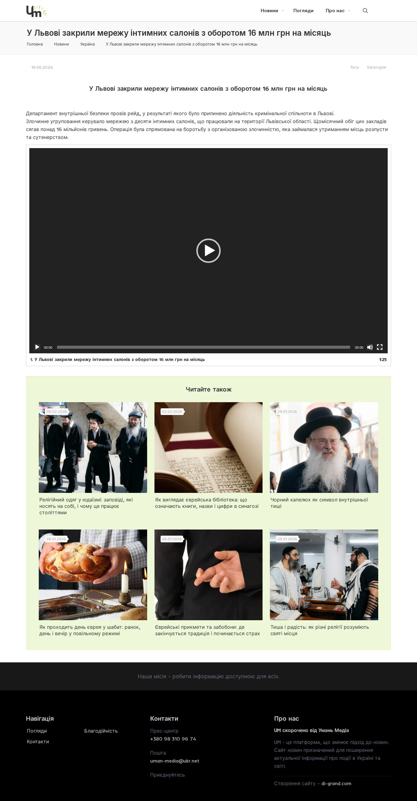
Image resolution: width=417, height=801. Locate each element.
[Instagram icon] (382, 10)
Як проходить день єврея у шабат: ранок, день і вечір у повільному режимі (89, 630)
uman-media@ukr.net (174, 761)
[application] (208, 251)
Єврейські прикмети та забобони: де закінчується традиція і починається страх (207, 630)
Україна (87, 44)
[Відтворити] (37, 347)
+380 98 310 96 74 (173, 739)
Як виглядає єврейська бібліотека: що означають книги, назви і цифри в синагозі (207, 503)
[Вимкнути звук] (370, 347)
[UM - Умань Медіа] (36, 10)
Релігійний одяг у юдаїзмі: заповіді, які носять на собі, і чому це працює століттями (86, 506)
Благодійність (101, 731)
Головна (35, 44)
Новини (61, 44)
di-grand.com (336, 783)
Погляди (37, 731)
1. (117, 359)
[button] (208, 250)
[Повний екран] (380, 347)
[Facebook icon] (373, 10)
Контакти (38, 741)
